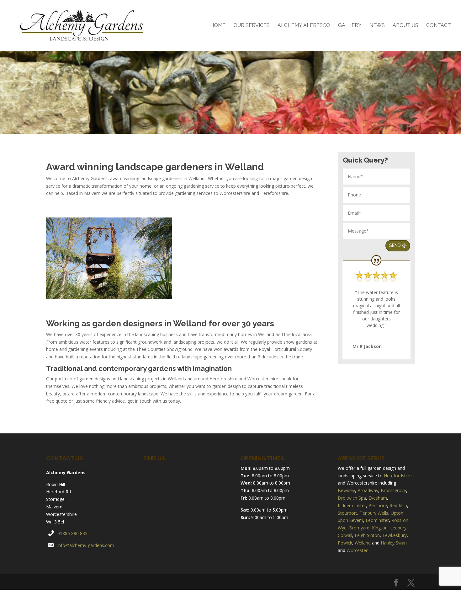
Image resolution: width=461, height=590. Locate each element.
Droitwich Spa (352, 498)
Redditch (398, 505)
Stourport (347, 513)
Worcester (357, 550)
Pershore (377, 505)
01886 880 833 (72, 533)
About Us (405, 25)
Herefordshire (398, 476)
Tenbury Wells (374, 513)
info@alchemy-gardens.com (85, 545)
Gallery (350, 25)
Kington (380, 528)
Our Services (251, 25)
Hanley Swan (394, 543)
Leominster (377, 520)
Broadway (368, 490)
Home (217, 25)
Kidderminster (352, 505)
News (377, 25)
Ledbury (398, 528)
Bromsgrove (393, 490)
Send (395, 245)
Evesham (377, 498)
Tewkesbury (394, 535)
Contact (438, 25)
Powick (345, 543)
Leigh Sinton (367, 535)
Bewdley (346, 490)
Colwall (345, 535)
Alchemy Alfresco (304, 25)
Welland (363, 543)
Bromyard (359, 528)
